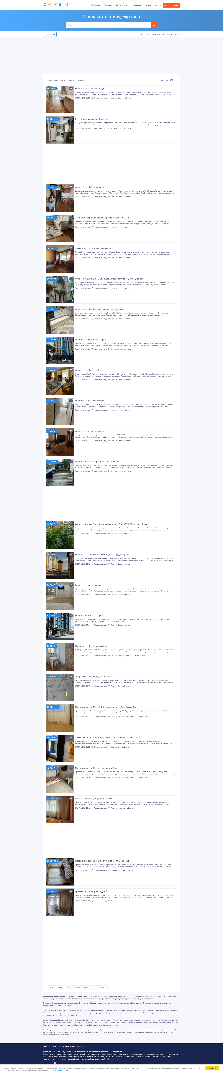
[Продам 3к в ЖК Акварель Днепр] (60, 657)
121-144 (59, 987)
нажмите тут (114, 1059)
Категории (138, 5)
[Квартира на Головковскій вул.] (60, 99)
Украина (97, 5)
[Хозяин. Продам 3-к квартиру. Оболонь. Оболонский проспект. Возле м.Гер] (60, 748)
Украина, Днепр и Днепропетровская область (127, 655)
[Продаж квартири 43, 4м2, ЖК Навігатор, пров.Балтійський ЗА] (60, 718)
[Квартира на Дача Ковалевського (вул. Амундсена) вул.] (60, 565)
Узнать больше (64, 1070)
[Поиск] (154, 25)
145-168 (68, 987)
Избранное (51, 34)
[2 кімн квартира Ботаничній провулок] (60, 259)
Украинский (123, 5)
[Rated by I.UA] (59, 1064)
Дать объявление (171, 5)
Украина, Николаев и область (121, 808)
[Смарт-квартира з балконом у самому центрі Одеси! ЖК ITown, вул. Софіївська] (60, 535)
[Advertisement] (111, 55)
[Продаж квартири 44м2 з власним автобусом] (60, 779)
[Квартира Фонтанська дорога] (60, 626)
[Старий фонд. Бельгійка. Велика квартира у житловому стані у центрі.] (60, 289)
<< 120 (50, 987)
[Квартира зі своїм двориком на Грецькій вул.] (60, 472)
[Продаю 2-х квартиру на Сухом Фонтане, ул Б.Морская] (60, 872)
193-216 (86, 987)
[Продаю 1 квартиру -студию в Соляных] (60, 809)
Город (110, 5)
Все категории (143, 34)
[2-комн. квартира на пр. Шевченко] (60, 130)
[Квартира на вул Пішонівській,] (60, 411)
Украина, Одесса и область (120, 98)
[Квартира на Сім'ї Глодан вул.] (60, 198)
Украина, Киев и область (119, 686)
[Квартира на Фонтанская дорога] (60, 350)
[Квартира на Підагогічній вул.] (60, 381)
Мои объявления (154, 5)
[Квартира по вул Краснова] (60, 596)
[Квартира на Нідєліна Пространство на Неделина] (60, 320)
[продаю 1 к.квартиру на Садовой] (60, 902)
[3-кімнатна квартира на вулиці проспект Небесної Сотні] (60, 228)
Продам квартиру (158, 34)
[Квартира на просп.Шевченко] (60, 442)
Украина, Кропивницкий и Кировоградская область (129, 716)
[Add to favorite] (71, 88)
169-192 (77, 987)
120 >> (103, 987)
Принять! (212, 1068)
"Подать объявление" (146, 999)
